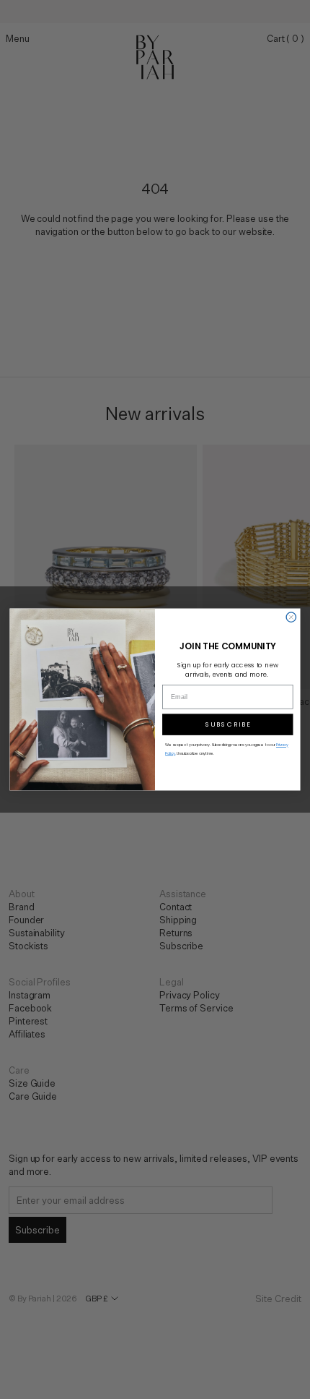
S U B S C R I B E (227, 725)
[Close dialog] (291, 617)
